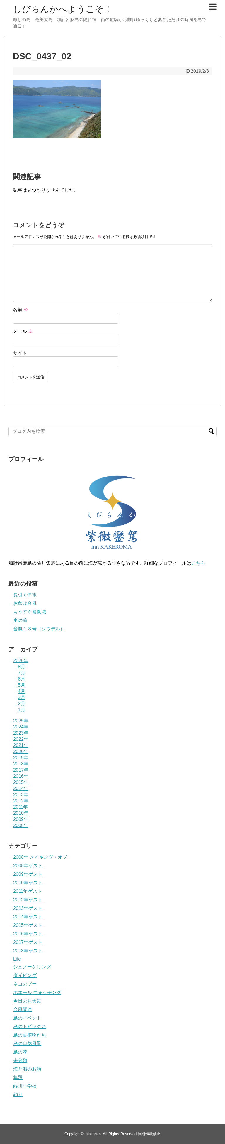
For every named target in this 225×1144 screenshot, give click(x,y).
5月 (21, 685)
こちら (198, 563)
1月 (21, 709)
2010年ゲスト (27, 882)
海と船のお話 (27, 1069)
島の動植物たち (29, 1034)
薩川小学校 (25, 1086)
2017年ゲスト (27, 942)
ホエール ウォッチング (37, 992)
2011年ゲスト (27, 891)
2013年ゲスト (27, 908)
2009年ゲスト (27, 874)
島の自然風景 (27, 1043)
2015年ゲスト (27, 925)
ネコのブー (25, 983)
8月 (21, 666)
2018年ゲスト (27, 950)
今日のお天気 (27, 1000)
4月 (21, 691)
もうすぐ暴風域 (29, 611)
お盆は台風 (25, 603)
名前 (20, 309)
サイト (20, 352)
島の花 (20, 1051)
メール (23, 331)
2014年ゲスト (27, 916)
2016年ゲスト (27, 933)
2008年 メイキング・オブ (40, 857)
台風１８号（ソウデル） (39, 628)
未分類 (20, 1060)
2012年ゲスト (27, 899)
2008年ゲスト (27, 865)
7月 (21, 672)
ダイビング (25, 975)
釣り (18, 1094)
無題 (18, 1077)
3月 (21, 697)
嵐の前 (20, 620)
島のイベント (27, 1017)
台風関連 (22, 1009)
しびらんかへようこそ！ (62, 9)
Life (17, 958)
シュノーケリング (32, 966)
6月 (21, 678)
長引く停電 (25, 594)
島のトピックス (29, 1026)
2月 (21, 703)
